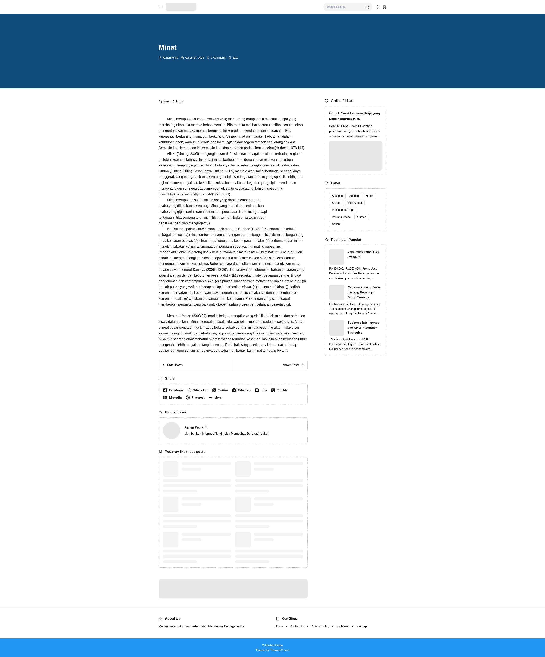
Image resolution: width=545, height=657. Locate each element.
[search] (367, 7)
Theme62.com (280, 650)
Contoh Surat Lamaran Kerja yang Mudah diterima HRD (354, 115)
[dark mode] (377, 7)
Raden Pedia (170, 57)
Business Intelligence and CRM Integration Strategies (363, 327)
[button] (216, 397)
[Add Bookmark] (233, 57)
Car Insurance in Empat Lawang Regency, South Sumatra (365, 292)
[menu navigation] (160, 7)
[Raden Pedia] (181, 7)
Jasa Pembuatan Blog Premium (363, 254)
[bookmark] (384, 7)
